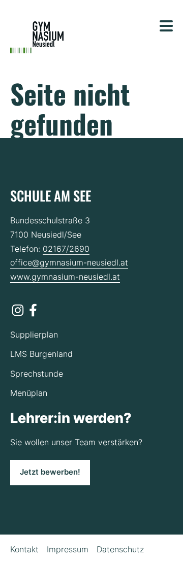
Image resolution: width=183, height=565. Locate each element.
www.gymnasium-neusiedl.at (65, 277)
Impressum (67, 549)
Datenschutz (120, 549)
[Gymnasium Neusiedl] (37, 37)
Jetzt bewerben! (50, 472)
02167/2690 (66, 249)
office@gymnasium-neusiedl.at (69, 262)
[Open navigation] (166, 26)
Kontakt (24, 549)
